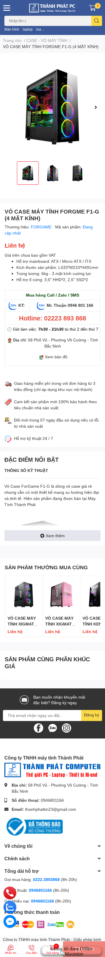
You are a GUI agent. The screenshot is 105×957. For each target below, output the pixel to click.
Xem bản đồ (56, 356)
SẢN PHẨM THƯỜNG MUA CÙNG (46, 567)
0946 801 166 (80, 305)
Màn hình (11, 29)
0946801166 (52, 800)
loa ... (40, 29)
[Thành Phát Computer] (52, 8)
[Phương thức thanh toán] (40, 923)
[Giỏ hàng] (92, 7)
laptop (28, 29)
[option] (52, 107)
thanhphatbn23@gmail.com (50, 809)
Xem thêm (55, 535)
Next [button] (95, 107)
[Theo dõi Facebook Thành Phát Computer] (38, 727)
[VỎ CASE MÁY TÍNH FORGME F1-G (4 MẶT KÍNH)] (52, 107)
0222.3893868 (46, 879)
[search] (96, 21)
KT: (21, 305)
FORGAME (42, 226)
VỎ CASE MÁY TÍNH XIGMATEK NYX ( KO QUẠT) (24, 624)
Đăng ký (91, 714)
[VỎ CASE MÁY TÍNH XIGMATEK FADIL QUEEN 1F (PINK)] (61, 594)
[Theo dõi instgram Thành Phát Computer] (66, 727)
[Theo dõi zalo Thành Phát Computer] (52, 727)
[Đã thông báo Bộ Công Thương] (33, 826)
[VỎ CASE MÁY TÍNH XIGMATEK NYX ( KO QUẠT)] (24, 594)
